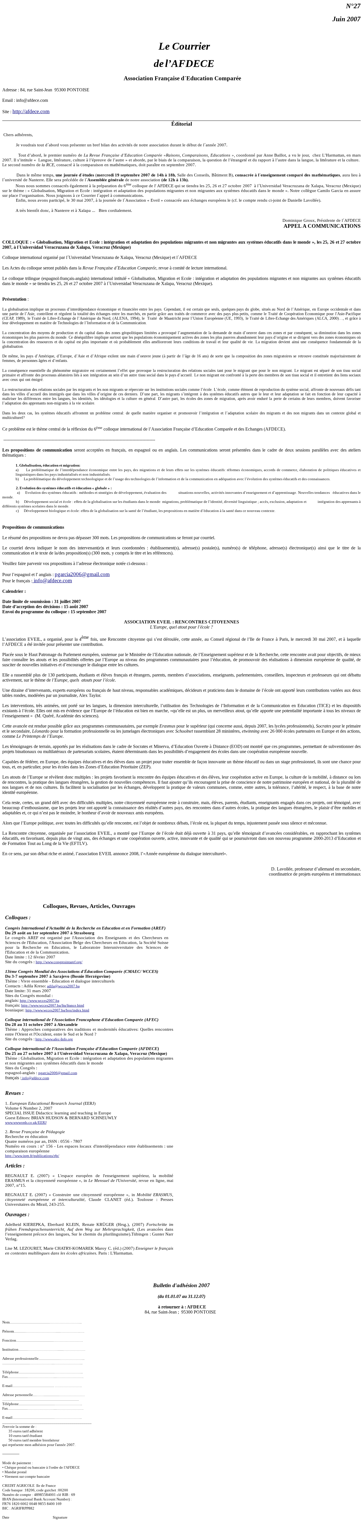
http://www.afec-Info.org (54, 1039)
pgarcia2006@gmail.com (82, 574)
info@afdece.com (52, 580)
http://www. (59, 962)
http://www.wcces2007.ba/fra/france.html (52, 1005)
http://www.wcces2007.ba (39, 1000)
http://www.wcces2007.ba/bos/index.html (57, 1010)
